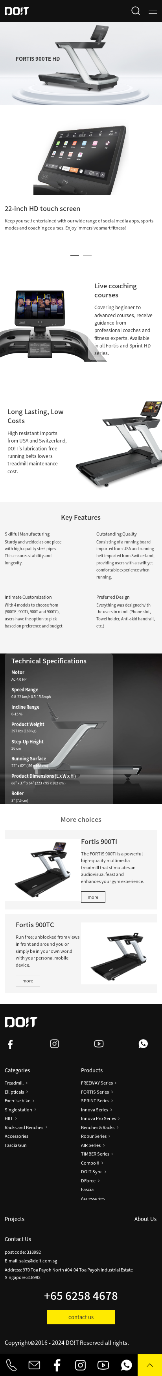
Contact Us (18, 1239)
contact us (81, 1317)
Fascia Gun (16, 1145)
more (93, 897)
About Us (145, 1219)
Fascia (87, 1189)
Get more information (37, 814)
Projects (14, 1219)
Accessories (16, 1136)
